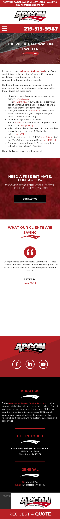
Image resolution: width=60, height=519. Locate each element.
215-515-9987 (41, 29)
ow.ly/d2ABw (22, 99)
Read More (30, 283)
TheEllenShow (20, 102)
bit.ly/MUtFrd (49, 140)
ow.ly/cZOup (27, 125)
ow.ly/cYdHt (20, 134)
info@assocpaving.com (33, 485)
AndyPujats (46, 137)
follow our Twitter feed (32, 71)
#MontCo (35, 110)
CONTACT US (30, 199)
